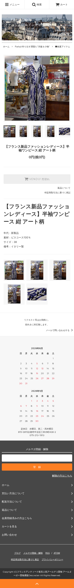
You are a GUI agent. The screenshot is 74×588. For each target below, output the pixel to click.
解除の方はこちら (62, 475)
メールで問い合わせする (58, 330)
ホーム (6, 46)
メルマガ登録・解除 (33, 553)
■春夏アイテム (62, 46)
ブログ (17, 553)
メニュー (14, 4)
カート (64, 4)
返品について (63, 188)
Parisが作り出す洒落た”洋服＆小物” (32, 46)
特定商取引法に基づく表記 (57, 192)
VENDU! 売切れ (39, 179)
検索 (39, 4)
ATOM (57, 553)
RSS (47, 553)
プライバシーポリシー (52, 559)
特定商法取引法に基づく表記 (25, 559)
